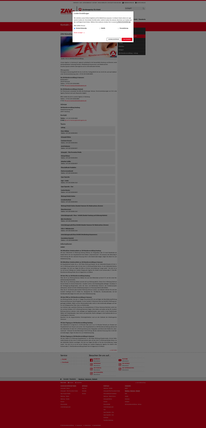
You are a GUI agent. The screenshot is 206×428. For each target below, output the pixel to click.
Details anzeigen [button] (78, 32)
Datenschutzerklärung (124, 22)
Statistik (103, 28)
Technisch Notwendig (81, 28)
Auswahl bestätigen (113, 39)
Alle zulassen (127, 39)
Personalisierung (124, 28)
